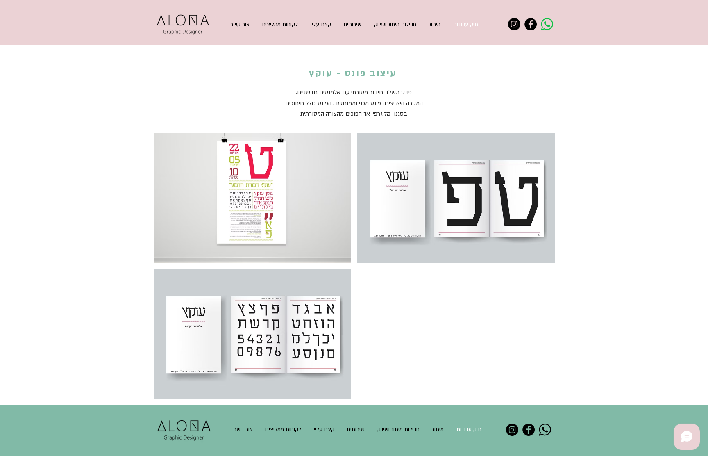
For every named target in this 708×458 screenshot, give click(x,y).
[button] (252, 198)
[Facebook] (530, 24)
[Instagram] (514, 24)
